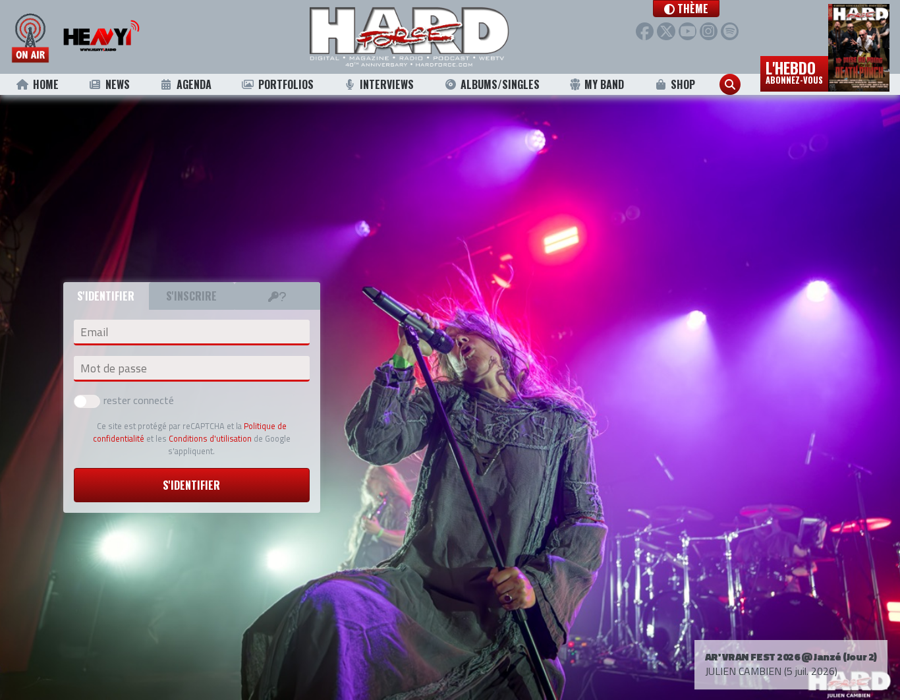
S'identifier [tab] (105, 296)
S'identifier (191, 485)
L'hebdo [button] (794, 71)
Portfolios (286, 84)
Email (94, 332)
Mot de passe (113, 368)
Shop (683, 84)
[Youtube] (687, 31)
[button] (686, 8)
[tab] (277, 296)
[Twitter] (666, 31)
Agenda (194, 84)
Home (46, 84)
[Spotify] (730, 31)
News (117, 84)
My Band (604, 84)
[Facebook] (645, 31)
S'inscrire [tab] (191, 296)
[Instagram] (708, 31)
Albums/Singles (500, 84)
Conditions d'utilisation (210, 438)
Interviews (387, 84)
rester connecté (138, 400)
